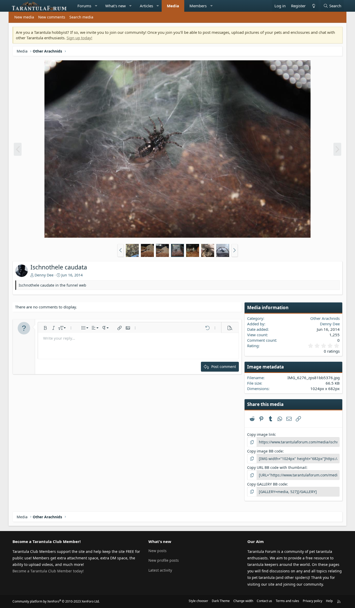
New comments (51, 17)
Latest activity (160, 570)
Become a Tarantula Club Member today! (48, 570)
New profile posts (163, 560)
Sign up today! (79, 37)
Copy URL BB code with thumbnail (276, 467)
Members (198, 5)
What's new (115, 5)
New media (24, 17)
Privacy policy (312, 601)
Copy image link (261, 434)
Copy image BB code (265, 451)
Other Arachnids (325, 318)
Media (173, 5)
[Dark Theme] (313, 6)
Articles (146, 5)
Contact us (264, 601)
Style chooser (198, 601)
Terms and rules (287, 601)
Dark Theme (221, 601)
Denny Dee (44, 275)
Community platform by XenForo (56, 601)
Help (329, 601)
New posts (157, 550)
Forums (84, 5)
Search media (81, 17)
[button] (96, 6)
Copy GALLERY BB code (267, 484)
